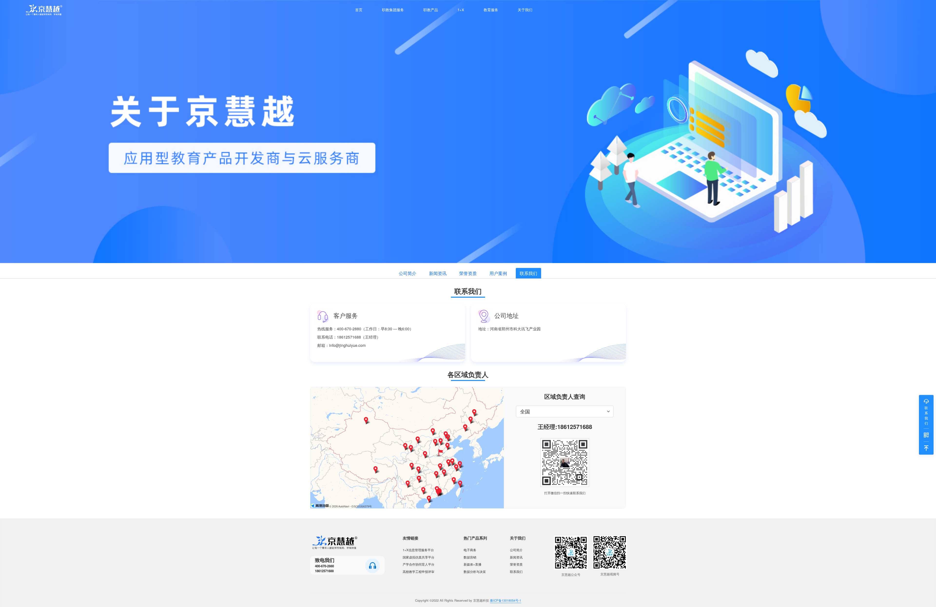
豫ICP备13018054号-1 (505, 600)
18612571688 (324, 571)
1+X (461, 9)
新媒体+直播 (472, 564)
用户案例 (498, 273)
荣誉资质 (468, 273)
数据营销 (470, 557)
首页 (358, 9)
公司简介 (407, 273)
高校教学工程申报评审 (418, 571)
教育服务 (491, 9)
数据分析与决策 (475, 571)
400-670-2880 (324, 566)
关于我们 (525, 9)
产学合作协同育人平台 (418, 564)
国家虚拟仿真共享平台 (418, 557)
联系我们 (528, 273)
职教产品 (430, 9)
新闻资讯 (438, 273)
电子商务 (470, 550)
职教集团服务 (393, 9)
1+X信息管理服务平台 (418, 550)
